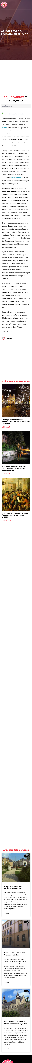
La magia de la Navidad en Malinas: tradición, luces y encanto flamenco (16, 421)
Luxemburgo (16, 177)
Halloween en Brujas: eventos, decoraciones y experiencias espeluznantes (14, 468)
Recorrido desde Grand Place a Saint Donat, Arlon (15, 1023)
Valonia (4, 128)
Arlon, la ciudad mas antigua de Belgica (13, 887)
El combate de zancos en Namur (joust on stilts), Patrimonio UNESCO (15, 515)
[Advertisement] (16, 77)
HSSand (10, 332)
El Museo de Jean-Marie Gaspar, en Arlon (14, 954)
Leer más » (6, 427)
